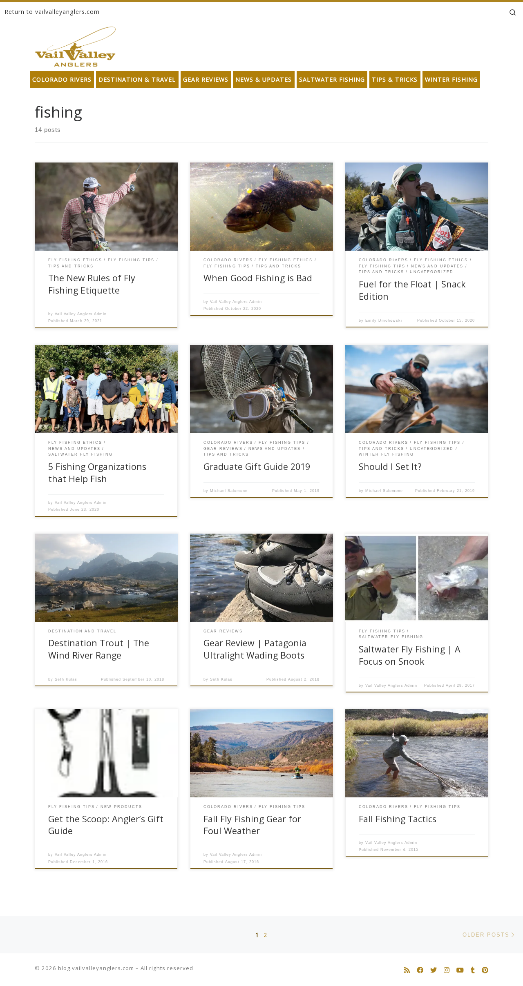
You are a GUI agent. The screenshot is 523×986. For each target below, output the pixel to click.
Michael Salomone (229, 491)
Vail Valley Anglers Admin (81, 314)
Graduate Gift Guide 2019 (256, 466)
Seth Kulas (66, 679)
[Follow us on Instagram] (446, 970)
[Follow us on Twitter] (433, 970)
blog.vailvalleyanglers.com (96, 968)
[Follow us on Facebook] (420, 970)
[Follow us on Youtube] (460, 970)
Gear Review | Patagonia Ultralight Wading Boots (254, 649)
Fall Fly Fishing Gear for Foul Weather (252, 825)
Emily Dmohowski (383, 320)
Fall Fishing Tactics (397, 819)
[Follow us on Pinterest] (485, 970)
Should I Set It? (390, 466)
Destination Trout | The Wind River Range (98, 649)
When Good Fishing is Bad (257, 278)
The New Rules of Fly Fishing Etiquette (91, 284)
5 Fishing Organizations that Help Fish (97, 473)
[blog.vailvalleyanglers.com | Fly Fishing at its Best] (75, 45)
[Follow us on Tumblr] (473, 970)
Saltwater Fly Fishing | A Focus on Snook (409, 655)
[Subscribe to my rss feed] (407, 970)
